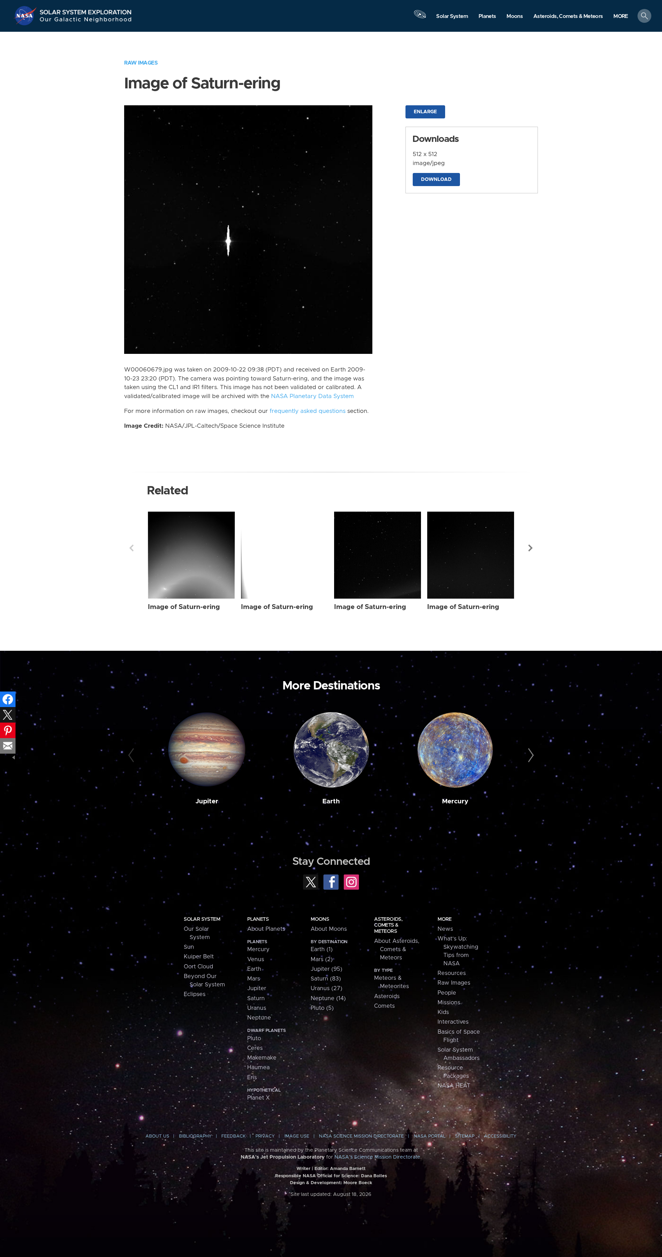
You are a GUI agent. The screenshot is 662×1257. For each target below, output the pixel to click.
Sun (189, 947)
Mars (253, 979)
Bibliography (195, 1136)
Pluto (254, 1038)
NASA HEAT (454, 1086)
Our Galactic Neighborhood (85, 21)
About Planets (266, 929)
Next (530, 548)
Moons (320, 919)
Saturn (256, 998)
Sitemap (464, 1136)
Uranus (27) (326, 988)
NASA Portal (429, 1136)
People (447, 993)
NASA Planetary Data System (312, 396)
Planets (258, 919)
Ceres (255, 1048)
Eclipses (194, 994)
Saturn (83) (326, 979)
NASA (26, 15)
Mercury (455, 801)
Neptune (259, 1018)
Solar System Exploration (85, 10)
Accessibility (500, 1136)
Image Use (296, 1136)
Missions (449, 1002)
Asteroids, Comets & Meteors (388, 925)
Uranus (256, 1008)
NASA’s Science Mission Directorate (377, 1157)
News (445, 929)
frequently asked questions (307, 411)
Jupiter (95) (326, 969)
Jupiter (206, 801)
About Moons (329, 929)
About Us (157, 1136)
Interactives (453, 1022)
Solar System (202, 919)
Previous (131, 548)
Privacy (265, 1136)
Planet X (258, 1098)
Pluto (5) (322, 1008)
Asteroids (387, 996)
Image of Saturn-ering (184, 606)
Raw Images (141, 63)
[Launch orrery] (420, 17)
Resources (452, 973)
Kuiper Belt (199, 956)
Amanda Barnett (347, 1169)
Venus (255, 959)
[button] (620, 16)
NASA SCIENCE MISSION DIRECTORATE (361, 1136)
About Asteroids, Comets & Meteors (396, 949)
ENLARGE (425, 111)
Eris (252, 1077)
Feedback (233, 1136)
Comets (384, 1006)
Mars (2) (322, 959)
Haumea (258, 1067)
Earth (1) (322, 949)
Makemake (262, 1058)
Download (436, 179)
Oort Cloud (198, 966)
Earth (331, 801)
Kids (443, 1012)
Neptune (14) (328, 998)
